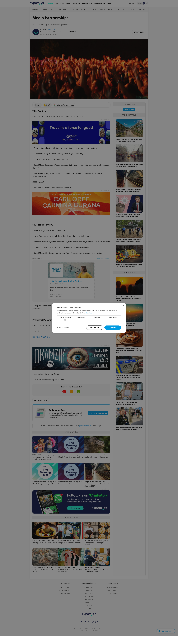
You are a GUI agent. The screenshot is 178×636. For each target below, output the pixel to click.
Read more (89, 313)
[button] (63, 328)
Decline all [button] (94, 327)
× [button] (123, 305)
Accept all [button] (113, 327)
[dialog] (89, 318)
